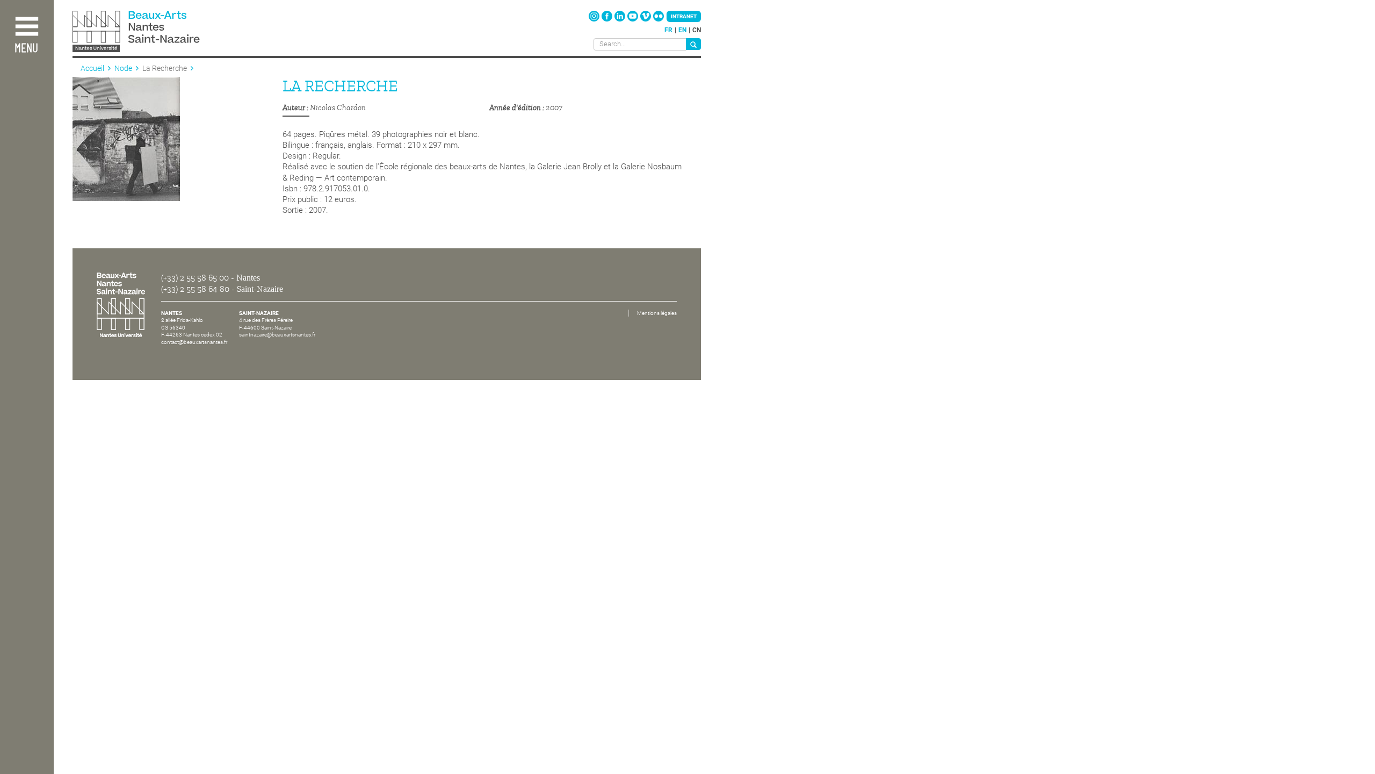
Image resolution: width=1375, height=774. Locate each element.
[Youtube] (633, 19)
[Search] (693, 44)
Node (123, 68)
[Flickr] (658, 19)
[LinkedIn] (620, 19)
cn (696, 30)
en (682, 30)
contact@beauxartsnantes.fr (194, 342)
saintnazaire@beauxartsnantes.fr (277, 335)
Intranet (684, 16)
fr (668, 30)
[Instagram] (595, 19)
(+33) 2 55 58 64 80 (195, 289)
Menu (26, 48)
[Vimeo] (646, 19)
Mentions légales (657, 313)
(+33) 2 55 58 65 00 (195, 278)
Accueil (92, 68)
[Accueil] (160, 32)
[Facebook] (608, 19)
